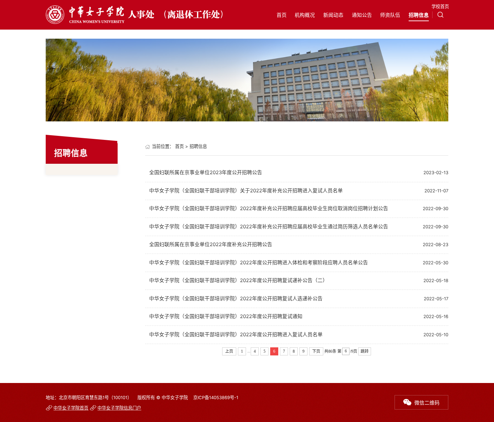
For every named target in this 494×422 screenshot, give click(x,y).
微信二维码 (427, 403)
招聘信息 (419, 15)
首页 (282, 15)
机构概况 (305, 15)
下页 (316, 351)
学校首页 (440, 6)
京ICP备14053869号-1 (215, 397)
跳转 (365, 351)
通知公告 (362, 15)
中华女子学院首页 (70, 408)
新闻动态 (333, 15)
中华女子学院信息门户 (119, 408)
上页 (229, 351)
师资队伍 (390, 15)
